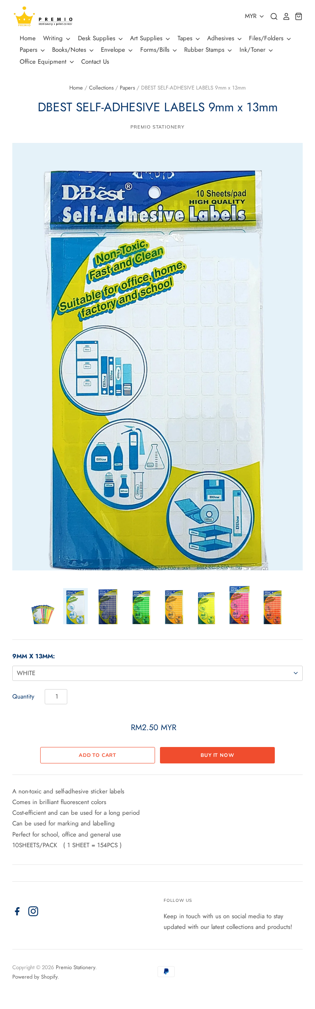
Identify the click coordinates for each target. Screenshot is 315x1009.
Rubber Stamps (205, 49)
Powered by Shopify (34, 977)
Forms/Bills (155, 49)
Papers (29, 49)
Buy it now (217, 755)
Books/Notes (70, 49)
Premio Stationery (157, 127)
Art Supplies (147, 38)
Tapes (186, 38)
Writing (54, 38)
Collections (101, 88)
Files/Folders (267, 38)
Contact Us (95, 61)
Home (28, 38)
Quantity (23, 696)
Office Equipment (44, 61)
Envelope (114, 49)
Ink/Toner (253, 49)
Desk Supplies (97, 38)
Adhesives (221, 38)
